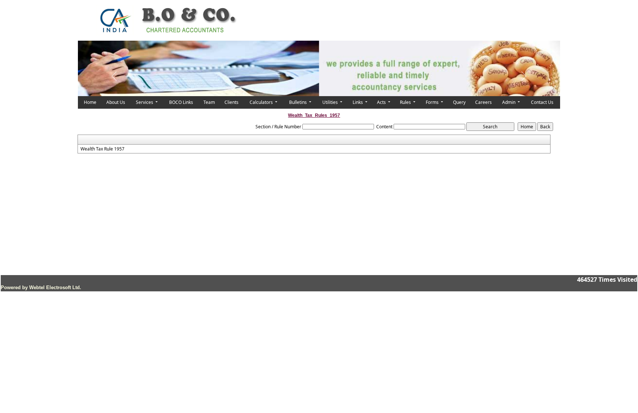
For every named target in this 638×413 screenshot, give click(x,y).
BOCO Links (181, 102)
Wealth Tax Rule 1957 (102, 149)
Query (459, 102)
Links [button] (358, 102)
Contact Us (542, 102)
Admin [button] (509, 102)
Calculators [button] (262, 102)
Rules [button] (406, 102)
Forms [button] (433, 102)
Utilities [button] (330, 102)
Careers (483, 102)
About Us (115, 102)
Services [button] (145, 102)
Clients (231, 102)
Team (209, 102)
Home (90, 102)
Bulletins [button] (298, 102)
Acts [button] (382, 102)
